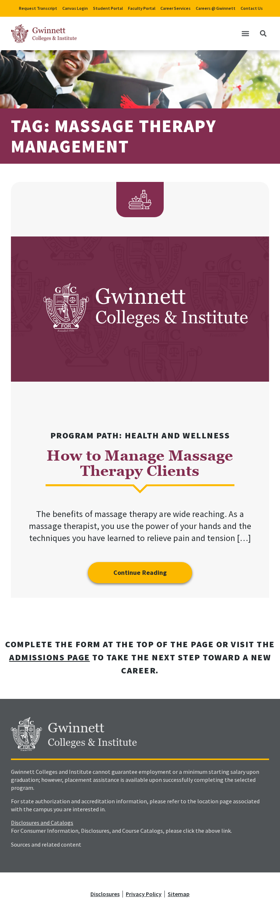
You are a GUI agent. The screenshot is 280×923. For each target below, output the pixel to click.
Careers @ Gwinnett (216, 8)
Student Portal (108, 8)
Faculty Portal (141, 8)
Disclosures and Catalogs (42, 822)
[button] (245, 34)
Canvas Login (75, 8)
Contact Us (252, 8)
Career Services (175, 8)
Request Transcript (38, 8)
